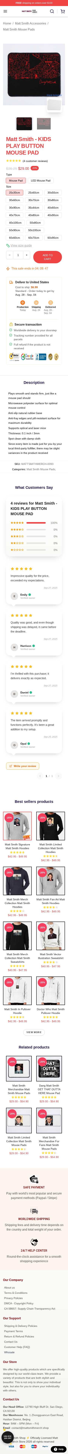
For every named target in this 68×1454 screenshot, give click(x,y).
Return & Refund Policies (19, 1336)
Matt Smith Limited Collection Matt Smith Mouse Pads (19, 1141)
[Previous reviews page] (40, 776)
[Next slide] (59, 74)
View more (34, 1032)
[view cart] (62, 11)
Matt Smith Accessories (30, 23)
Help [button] (61, 1449)
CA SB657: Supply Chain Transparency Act (29, 1308)
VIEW (17, 836)
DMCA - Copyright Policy (18, 1303)
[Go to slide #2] (44, 124)
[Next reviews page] (58, 776)
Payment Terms (13, 1331)
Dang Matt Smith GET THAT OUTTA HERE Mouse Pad (49, 1089)
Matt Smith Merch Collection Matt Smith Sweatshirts (17, 958)
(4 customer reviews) (35, 160)
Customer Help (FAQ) (17, 1346)
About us (9, 1287)
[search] (52, 11)
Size (8, 186)
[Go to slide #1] (24, 124)
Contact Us (10, 1341)
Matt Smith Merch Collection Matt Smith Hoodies (17, 903)
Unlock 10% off (8, 1437)
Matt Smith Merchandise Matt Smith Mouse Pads (19, 1089)
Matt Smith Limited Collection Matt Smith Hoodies (50, 848)
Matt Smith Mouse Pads (19, 29)
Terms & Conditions (15, 1292)
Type (9, 174)
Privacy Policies (13, 1298)
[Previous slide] (9, 74)
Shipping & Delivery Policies (20, 1325)
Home (7, 23)
